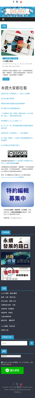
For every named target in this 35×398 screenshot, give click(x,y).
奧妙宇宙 (12, 297)
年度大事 (12, 326)
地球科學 (4, 312)
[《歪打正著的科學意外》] (15, 268)
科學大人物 (4, 330)
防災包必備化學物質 (7, 98)
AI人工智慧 (4, 293)
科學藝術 (11, 309)
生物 (13, 305)
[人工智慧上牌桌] (17, 31)
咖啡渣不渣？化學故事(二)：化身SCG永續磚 (15, 93)
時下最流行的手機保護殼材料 (10, 108)
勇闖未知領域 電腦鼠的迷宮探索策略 (13, 103)
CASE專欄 (4, 326)
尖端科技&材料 (6, 305)
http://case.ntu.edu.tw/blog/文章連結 (12, 177)
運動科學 (12, 320)
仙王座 (27, 64)
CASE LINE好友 (13, 362)
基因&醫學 (13, 293)
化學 (6, 297)
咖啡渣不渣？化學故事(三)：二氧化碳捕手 (14, 133)
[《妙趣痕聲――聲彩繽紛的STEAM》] (15, 253)
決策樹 (6, 66)
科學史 (10, 312)
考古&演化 (4, 301)
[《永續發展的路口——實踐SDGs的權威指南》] (15, 238)
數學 (11, 301)
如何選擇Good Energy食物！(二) (11, 121)
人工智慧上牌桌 (8, 61)
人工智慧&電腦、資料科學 (10, 58)
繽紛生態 (5, 320)
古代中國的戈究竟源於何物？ (10, 145)
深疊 (10, 66)
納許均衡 (17, 66)
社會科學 (4, 309)
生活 (14, 301)
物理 (2, 297)
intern (17, 64)
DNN (23, 64)
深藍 (13, 66)
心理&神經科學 (6, 316)
